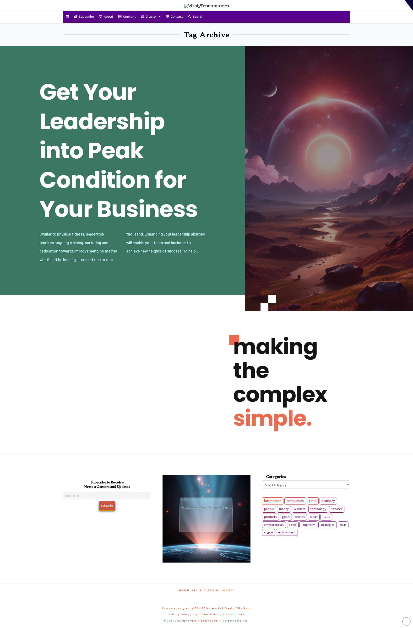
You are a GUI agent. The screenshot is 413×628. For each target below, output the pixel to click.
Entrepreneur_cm (175, 608)
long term (308, 524)
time (312, 501)
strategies (328, 524)
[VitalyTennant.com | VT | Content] (224, 597)
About (108, 17)
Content (129, 17)
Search (198, 17)
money (284, 509)
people (269, 509)
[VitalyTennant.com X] (202, 597)
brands (300, 517)
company (328, 501)
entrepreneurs (274, 524)
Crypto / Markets (237, 608)
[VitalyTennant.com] (67, 17)
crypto (268, 532)
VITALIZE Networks (206, 608)
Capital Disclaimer (206, 615)
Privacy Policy (179, 615)
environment (287, 532)
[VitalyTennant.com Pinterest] (213, 597)
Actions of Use (233, 615)
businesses (272, 501)
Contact (177, 17)
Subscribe (86, 17)
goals (286, 517)
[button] (409, 5)
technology (318, 509)
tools (326, 517)
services (336, 509)
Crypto (151, 17)
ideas (313, 517)
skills (343, 524)
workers (299, 509)
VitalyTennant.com (204, 621)
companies (295, 501)
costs (292, 524)
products (270, 517)
